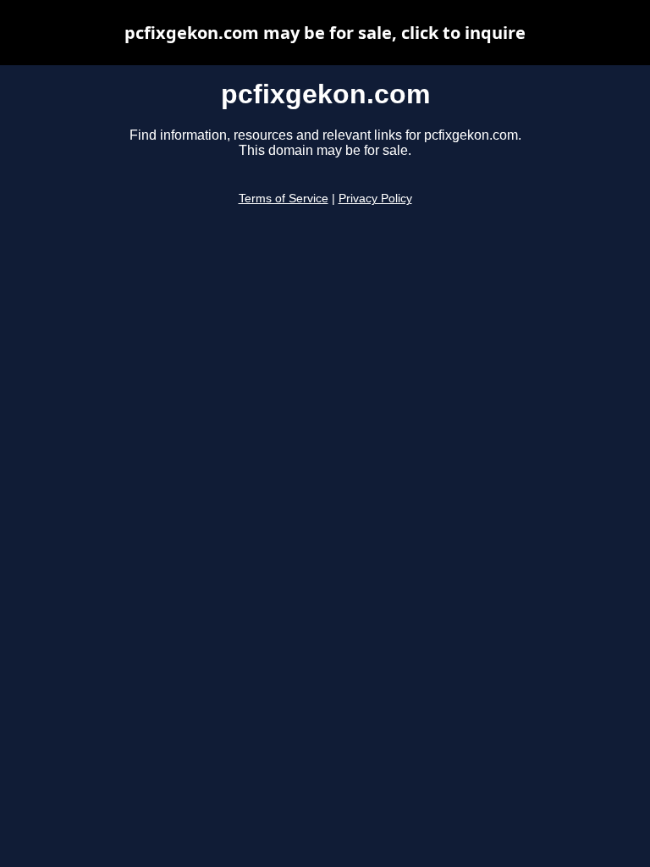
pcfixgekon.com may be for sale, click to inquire (325, 32)
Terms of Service (283, 198)
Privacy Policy (375, 198)
